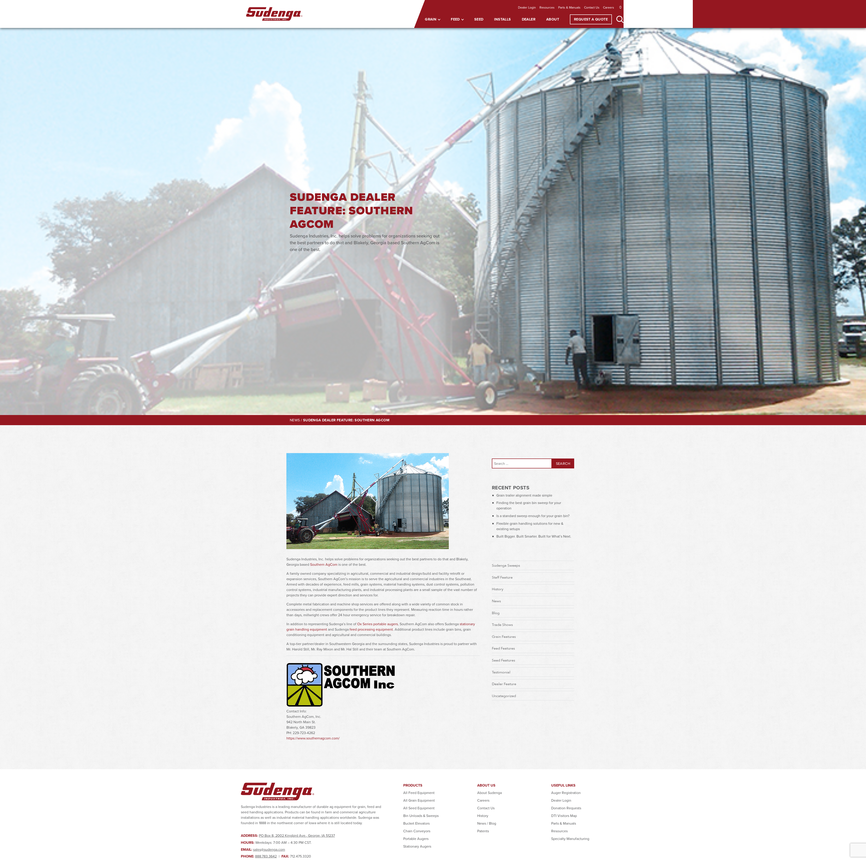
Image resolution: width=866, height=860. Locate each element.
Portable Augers (415, 838)
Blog (496, 613)
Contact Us (591, 7)
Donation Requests (566, 807)
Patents (483, 830)
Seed (479, 19)
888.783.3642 (266, 856)
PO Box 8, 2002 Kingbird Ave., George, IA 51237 (297, 835)
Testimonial (501, 672)
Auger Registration (566, 792)
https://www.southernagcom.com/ (313, 738)
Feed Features (503, 648)
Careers (608, 7)
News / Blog (486, 823)
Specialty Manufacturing (570, 838)
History (497, 589)
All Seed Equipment (419, 807)
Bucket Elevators (416, 823)
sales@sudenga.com (269, 849)
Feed (455, 19)
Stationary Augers (417, 846)
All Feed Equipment (419, 792)
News (295, 419)
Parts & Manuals (569, 7)
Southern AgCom (323, 564)
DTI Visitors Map (564, 815)
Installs (502, 19)
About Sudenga (489, 792)
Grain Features (504, 636)
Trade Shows (502, 624)
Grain (430, 19)
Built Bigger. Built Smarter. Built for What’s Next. (533, 536)
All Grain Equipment (419, 800)
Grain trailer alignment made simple (524, 495)
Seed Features (503, 660)
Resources (547, 7)
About (552, 19)
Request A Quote (591, 19)
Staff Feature (502, 577)
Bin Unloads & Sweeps (421, 815)
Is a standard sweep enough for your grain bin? (532, 515)
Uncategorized (504, 696)
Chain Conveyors (416, 830)
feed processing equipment (371, 629)
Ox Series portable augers (377, 623)
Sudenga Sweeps (506, 565)
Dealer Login (527, 7)
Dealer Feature (504, 684)
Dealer (528, 19)
